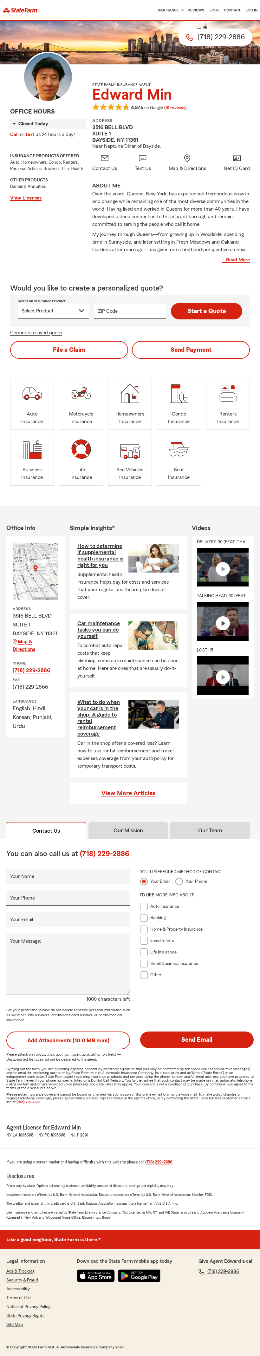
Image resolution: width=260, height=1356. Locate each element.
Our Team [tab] (210, 830)
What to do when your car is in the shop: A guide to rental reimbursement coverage (98, 718)
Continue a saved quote (36, 332)
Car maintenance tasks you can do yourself (98, 629)
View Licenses (26, 197)
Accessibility (18, 1289)
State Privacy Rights (25, 1315)
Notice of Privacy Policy (28, 1307)
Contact (232, 10)
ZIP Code (108, 311)
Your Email (21, 919)
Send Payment (191, 350)
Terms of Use (18, 1298)
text (30, 134)
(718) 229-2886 (31, 670)
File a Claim (69, 350)
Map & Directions (24, 645)
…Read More (236, 259)
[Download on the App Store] (96, 1275)
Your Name (22, 876)
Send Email (196, 1040)
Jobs (214, 10)
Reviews (196, 10)
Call (14, 134)
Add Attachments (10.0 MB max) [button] (68, 1040)
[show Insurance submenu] (181, 10)
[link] (20, 10)
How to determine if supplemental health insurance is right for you (100, 555)
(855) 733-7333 (28, 1102)
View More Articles (128, 793)
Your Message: (25, 941)
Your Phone (22, 898)
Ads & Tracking (20, 1271)
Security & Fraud (22, 1280)
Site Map (14, 1324)
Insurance (168, 10)
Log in (251, 10)
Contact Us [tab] (46, 831)
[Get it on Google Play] (139, 1275)
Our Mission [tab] (128, 830)
